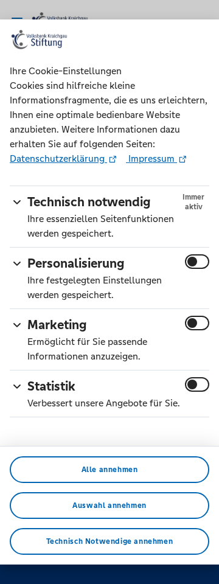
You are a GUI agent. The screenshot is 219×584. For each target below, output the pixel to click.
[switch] (197, 261)
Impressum (151, 158)
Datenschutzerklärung (58, 158)
